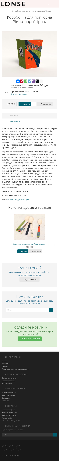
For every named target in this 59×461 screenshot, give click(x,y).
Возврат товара (8, 381)
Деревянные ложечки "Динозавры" (29, 244)
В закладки (45, 104)
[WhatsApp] (25, 81)
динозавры (23, 199)
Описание (13, 115)
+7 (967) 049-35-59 (9, 412)
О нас (4, 361)
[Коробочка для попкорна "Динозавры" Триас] (29, 54)
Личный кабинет (9, 392)
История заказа (8, 395)
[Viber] (33, 81)
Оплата (5, 366)
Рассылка (6, 401)
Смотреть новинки (31, 338)
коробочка (12, 199)
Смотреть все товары (19, 94)
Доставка (5, 363)
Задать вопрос (31, 279)
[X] (37, 81)
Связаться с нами (9, 378)
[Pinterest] (21, 81)
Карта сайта (7, 383)
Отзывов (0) (14, 121)
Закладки (6, 398)
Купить (26, 104)
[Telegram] (29, 81)
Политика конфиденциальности (15, 369)
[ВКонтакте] (18, 81)
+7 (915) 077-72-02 (9, 415)
